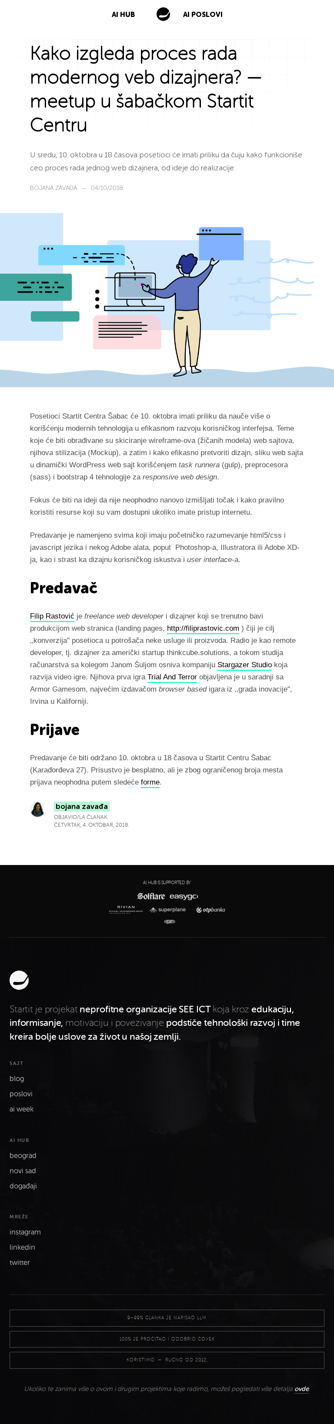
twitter (20, 1263)
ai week (21, 1109)
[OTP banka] (208, 910)
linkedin (22, 1247)
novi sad (23, 1171)
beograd (23, 1156)
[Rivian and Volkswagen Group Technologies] (127, 910)
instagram (25, 1232)
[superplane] (169, 910)
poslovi (21, 1094)
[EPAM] (167, 922)
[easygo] (183, 896)
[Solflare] (150, 896)
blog (17, 1079)
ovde (301, 1388)
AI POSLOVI (203, 14)
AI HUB (123, 14)
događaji (23, 1186)
